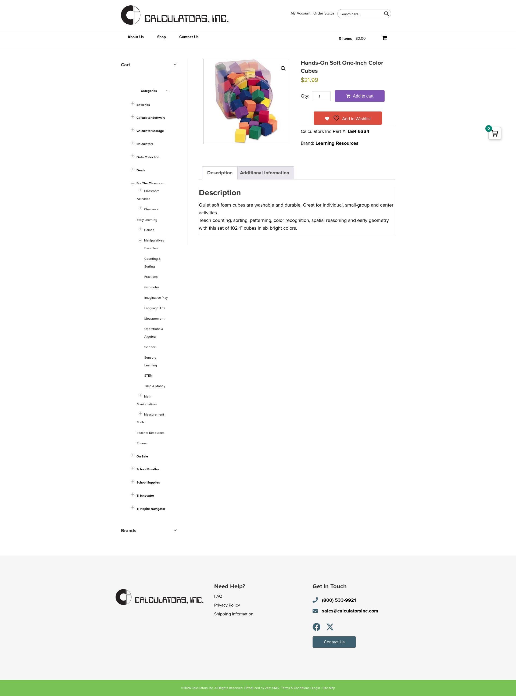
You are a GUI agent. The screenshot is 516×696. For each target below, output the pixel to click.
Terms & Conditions (295, 688)
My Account (300, 13)
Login (316, 688)
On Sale (142, 456)
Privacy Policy (227, 605)
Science (150, 347)
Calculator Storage (150, 131)
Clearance (151, 209)
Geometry (151, 287)
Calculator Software (151, 118)
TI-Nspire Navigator (151, 509)
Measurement (154, 318)
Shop (161, 37)
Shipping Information (233, 614)
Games (149, 230)
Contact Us (189, 37)
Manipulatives (154, 240)
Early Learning (147, 220)
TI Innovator (145, 495)
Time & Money (154, 386)
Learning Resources (337, 143)
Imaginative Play (156, 298)
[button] (283, 68)
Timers (142, 443)
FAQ (218, 596)
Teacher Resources (150, 433)
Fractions (151, 277)
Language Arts (154, 308)
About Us (136, 37)
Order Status (324, 13)
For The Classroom (150, 183)
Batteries (143, 105)
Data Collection (148, 157)
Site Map (328, 688)
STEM (148, 375)
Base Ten (151, 248)
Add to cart (363, 96)
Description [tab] (219, 173)
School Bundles (148, 469)
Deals (141, 170)
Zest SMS (272, 688)
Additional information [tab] (264, 173)
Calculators (145, 144)
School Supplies (148, 482)
